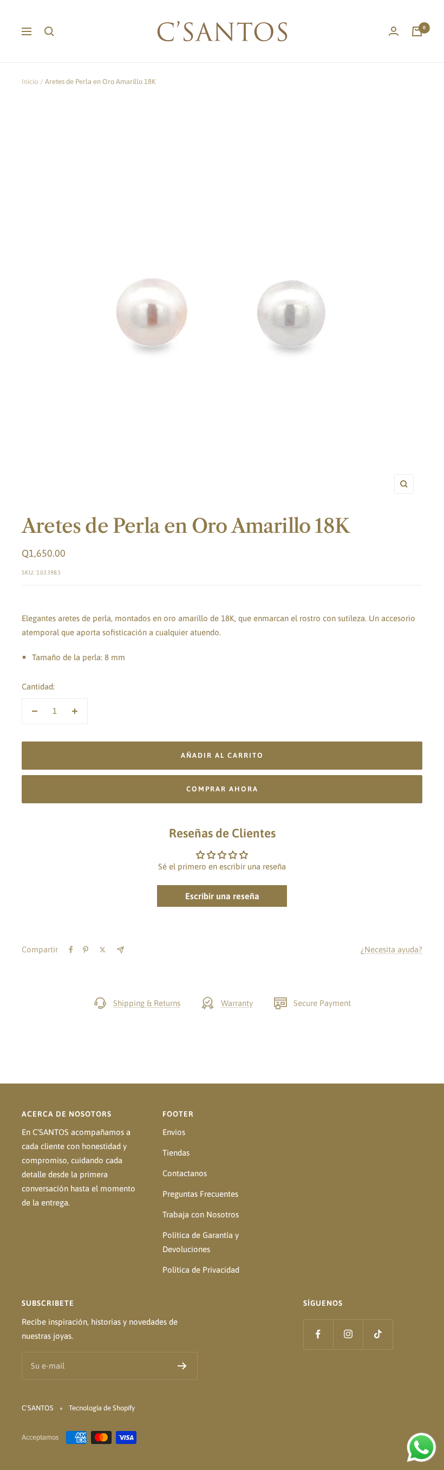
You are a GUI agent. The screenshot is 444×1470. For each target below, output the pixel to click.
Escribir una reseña (222, 896)
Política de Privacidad (200, 1269)
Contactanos (184, 1173)
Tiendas (176, 1152)
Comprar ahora (222, 789)
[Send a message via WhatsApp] (421, 1447)
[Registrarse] (182, 1366)
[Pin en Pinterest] (85, 949)
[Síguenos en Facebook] (318, 1334)
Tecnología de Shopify (102, 1408)
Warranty (237, 1003)
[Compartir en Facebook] (71, 949)
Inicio (30, 82)
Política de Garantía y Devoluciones (200, 1242)
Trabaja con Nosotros (200, 1214)
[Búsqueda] (49, 31)
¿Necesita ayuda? (391, 949)
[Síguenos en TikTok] (378, 1334)
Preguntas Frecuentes (200, 1193)
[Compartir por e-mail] (120, 949)
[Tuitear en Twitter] (102, 949)
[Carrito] (417, 31)
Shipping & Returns (146, 1003)
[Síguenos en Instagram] (348, 1334)
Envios (173, 1132)
